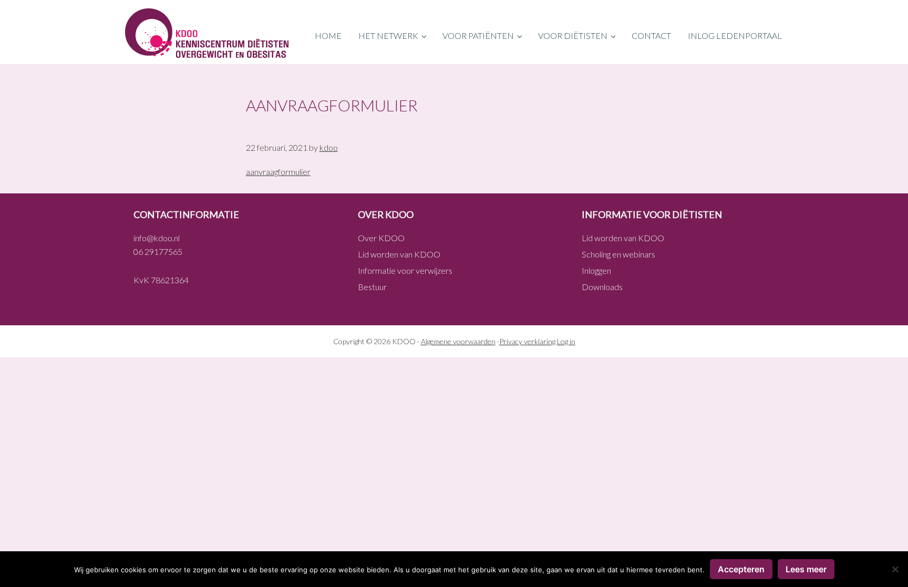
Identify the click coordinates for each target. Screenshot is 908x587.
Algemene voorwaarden (458, 341)
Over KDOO (381, 238)
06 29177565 (157, 251)
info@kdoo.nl (156, 238)
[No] (895, 569)
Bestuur (372, 287)
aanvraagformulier (278, 172)
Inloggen (596, 270)
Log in (566, 341)
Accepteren (741, 569)
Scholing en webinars (618, 254)
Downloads (602, 287)
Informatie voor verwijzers (405, 270)
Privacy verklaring (527, 341)
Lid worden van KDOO (399, 254)
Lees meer (806, 569)
